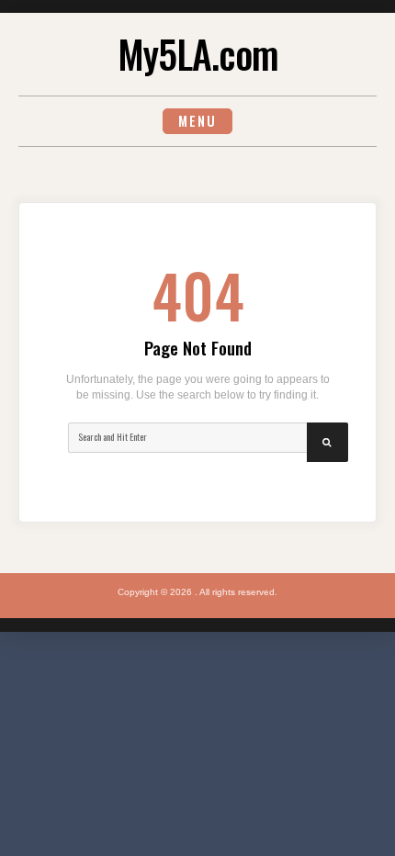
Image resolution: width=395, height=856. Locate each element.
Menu (197, 120)
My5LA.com (198, 53)
